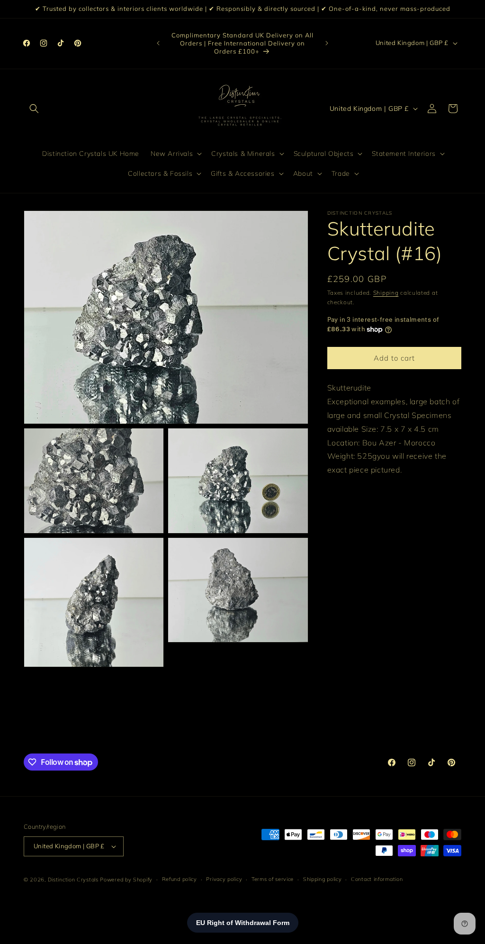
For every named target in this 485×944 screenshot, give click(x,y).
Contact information (377, 879)
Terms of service (272, 879)
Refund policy (179, 879)
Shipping (386, 292)
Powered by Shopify (126, 879)
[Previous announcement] (158, 43)
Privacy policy (224, 879)
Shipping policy (322, 879)
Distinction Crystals (73, 879)
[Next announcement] (326, 43)
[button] (34, 108)
